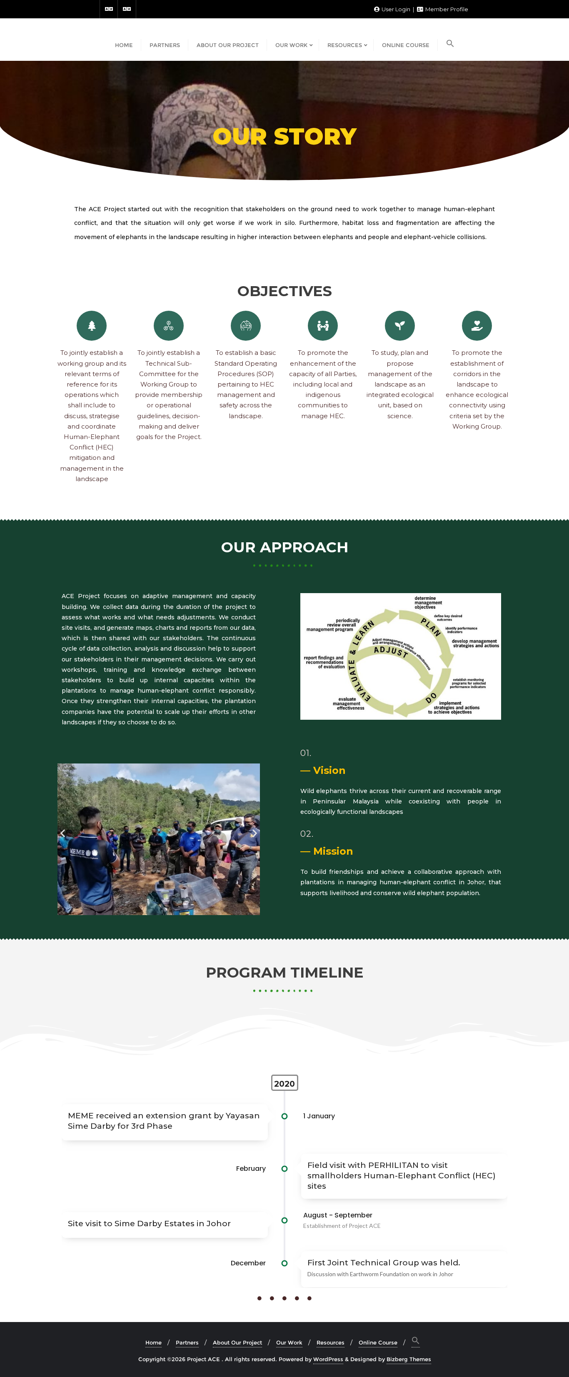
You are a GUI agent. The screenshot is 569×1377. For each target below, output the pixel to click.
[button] (62, 833)
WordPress (328, 1359)
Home (153, 1342)
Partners (187, 1342)
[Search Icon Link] (450, 44)
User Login (396, 9)
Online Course (378, 1342)
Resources (330, 1342)
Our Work (289, 1342)
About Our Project (237, 1342)
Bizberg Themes (409, 1359)
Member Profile (446, 9)
